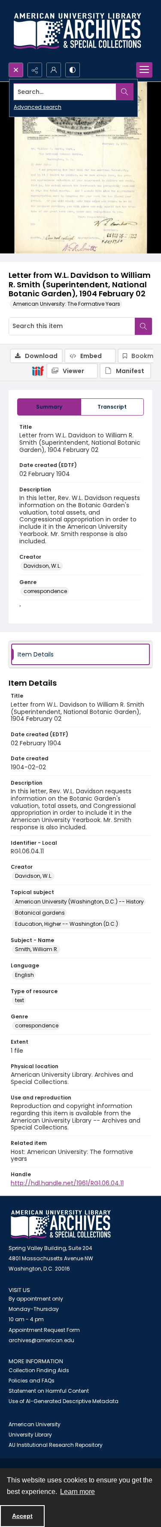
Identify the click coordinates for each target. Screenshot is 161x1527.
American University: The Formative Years (66, 303)
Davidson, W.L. (42, 565)
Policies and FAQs (32, 1380)
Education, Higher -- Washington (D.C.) (66, 924)
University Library (30, 1434)
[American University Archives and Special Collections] (61, 1224)
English (24, 975)
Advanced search (37, 107)
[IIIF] (38, 370)
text (19, 1000)
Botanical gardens (40, 912)
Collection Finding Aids (39, 1370)
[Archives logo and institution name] (77, 31)
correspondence (45, 591)
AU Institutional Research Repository (56, 1445)
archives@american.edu (41, 1340)
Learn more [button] (77, 1491)
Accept (22, 1515)
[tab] (49, 407)
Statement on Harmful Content (49, 1390)
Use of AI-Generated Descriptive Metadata (63, 1401)
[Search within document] (143, 326)
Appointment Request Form (44, 1330)
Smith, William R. (36, 949)
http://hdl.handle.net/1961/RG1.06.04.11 (67, 1183)
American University (35, 1424)
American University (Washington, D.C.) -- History (79, 901)
